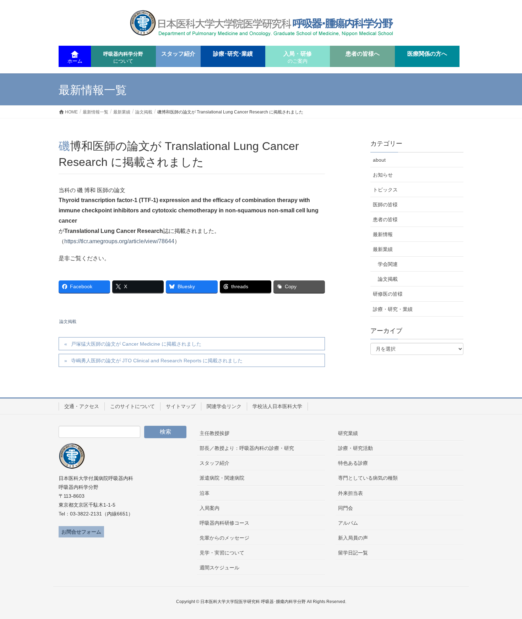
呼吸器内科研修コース (224, 523)
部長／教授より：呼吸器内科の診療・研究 (247, 448)
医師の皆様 (385, 204)
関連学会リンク (224, 406)
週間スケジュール (219, 567)
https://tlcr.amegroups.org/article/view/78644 (119, 241)
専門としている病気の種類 (368, 478)
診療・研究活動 (355, 448)
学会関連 (388, 264)
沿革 (205, 493)
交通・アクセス (81, 406)
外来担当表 (350, 493)
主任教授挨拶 (214, 433)
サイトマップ (181, 406)
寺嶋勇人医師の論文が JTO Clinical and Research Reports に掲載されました (157, 360)
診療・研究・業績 (393, 309)
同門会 (345, 508)
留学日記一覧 (353, 553)
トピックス (385, 190)
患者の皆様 (385, 219)
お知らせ (383, 175)
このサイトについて (132, 406)
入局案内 (209, 508)
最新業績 (383, 249)
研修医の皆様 (388, 294)
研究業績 (348, 433)
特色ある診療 (353, 463)
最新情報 (383, 234)
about (379, 160)
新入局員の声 (353, 538)
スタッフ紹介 (214, 463)
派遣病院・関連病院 (222, 478)
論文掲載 (67, 321)
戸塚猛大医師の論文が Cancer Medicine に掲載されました (136, 344)
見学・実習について (222, 553)
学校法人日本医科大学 (277, 406)
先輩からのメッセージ (224, 538)
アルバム (348, 523)
